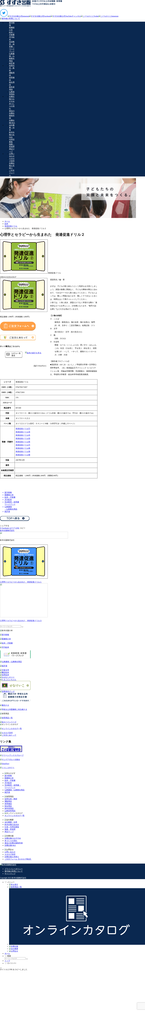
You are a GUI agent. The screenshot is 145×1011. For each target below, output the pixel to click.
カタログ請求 (10, 854)
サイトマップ (10, 874)
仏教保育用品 (10, 811)
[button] (22, 528)
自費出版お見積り (12, 857)
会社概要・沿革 (11, 822)
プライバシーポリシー (14, 869)
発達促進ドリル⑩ (23, 455)
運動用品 (8, 801)
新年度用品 (9, 808)
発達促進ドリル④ (23, 435)
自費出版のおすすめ (13, 838)
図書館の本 (9, 778)
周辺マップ (9, 832)
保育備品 (8, 804)
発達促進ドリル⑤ (23, 438)
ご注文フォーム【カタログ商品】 (18, 859)
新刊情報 (8, 776)
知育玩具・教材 (11, 799)
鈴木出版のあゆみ (12, 824)
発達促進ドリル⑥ (23, 442)
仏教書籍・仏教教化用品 (14, 790)
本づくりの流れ (11, 841)
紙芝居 (7, 792)
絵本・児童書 (10, 780)
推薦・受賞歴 (10, 829)
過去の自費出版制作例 (14, 843)
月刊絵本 (8, 783)
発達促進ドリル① (23, 429)
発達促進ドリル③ (23, 432)
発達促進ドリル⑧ (23, 448)
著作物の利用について (14, 871)
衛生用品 (8, 806)
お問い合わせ (10, 852)
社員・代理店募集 (12, 827)
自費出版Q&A (10, 845)
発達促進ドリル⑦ (23, 445)
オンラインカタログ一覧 (14, 816)
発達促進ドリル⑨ (23, 451)
